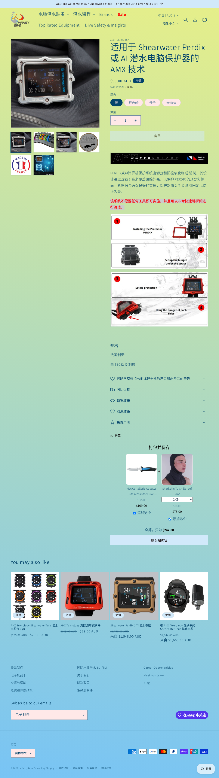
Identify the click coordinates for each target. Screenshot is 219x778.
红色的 (136, 102)
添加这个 (144, 513)
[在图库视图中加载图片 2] (43, 142)
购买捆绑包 (159, 540)
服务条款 (92, 768)
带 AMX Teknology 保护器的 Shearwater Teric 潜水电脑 (177, 627)
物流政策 (106, 768)
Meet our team (154, 675)
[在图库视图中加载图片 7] (21, 165)
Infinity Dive (26, 768)
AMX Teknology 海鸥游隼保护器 (81, 625)
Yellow (174, 102)
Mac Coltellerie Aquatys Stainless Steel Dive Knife (141, 491)
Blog (147, 683)
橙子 (154, 102)
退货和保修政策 (22, 690)
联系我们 (17, 667)
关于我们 (83, 675)
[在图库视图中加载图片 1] (21, 142)
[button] (53, 14)
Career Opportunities (158, 667)
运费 (129, 87)
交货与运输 (18, 683)
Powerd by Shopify (44, 768)
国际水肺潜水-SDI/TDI (92, 667)
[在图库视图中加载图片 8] (43, 165)
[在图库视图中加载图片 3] (66, 142)
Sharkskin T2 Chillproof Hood (177, 491)
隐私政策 (83, 683)
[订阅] (82, 715)
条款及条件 (85, 690)
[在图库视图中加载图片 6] (89, 142)
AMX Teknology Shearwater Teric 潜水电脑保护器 (34, 627)
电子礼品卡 (18, 675)
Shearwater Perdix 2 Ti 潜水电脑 (130, 625)
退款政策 (64, 768)
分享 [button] (118, 436)
